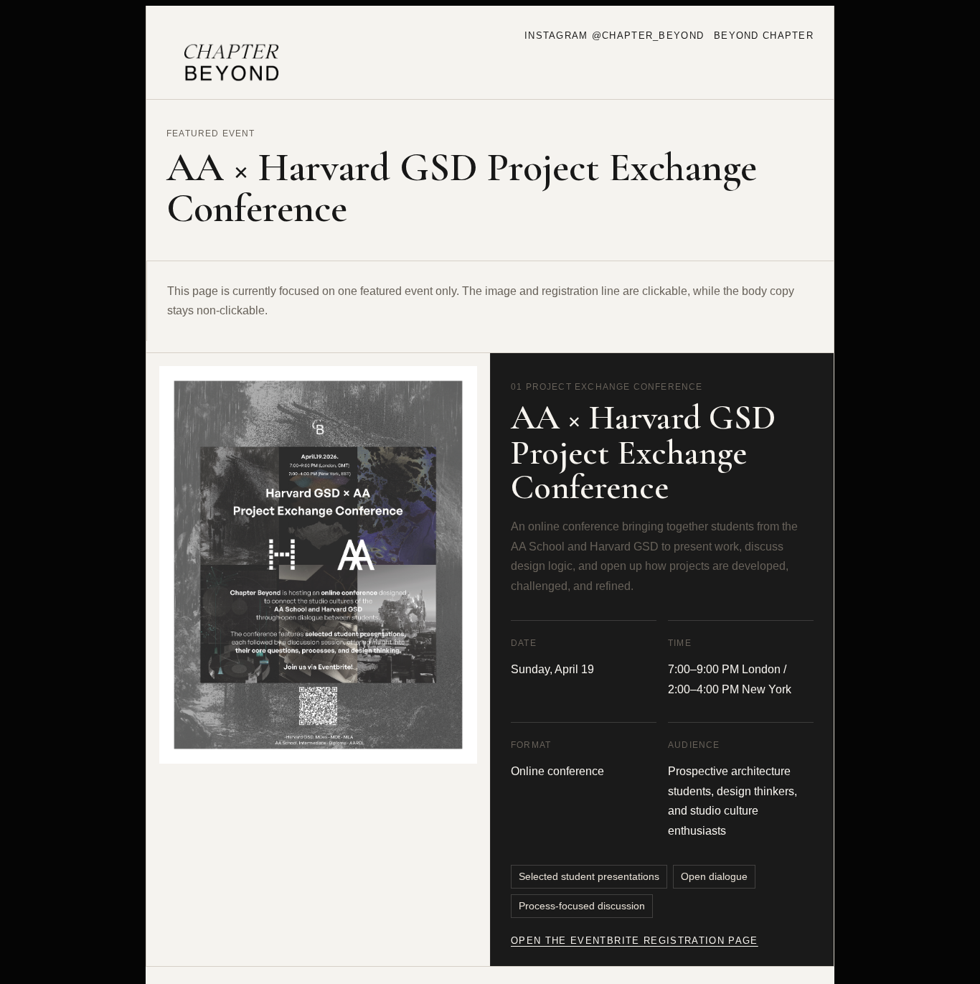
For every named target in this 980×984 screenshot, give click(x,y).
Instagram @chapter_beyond (614, 35)
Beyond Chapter (764, 35)
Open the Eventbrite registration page (634, 940)
